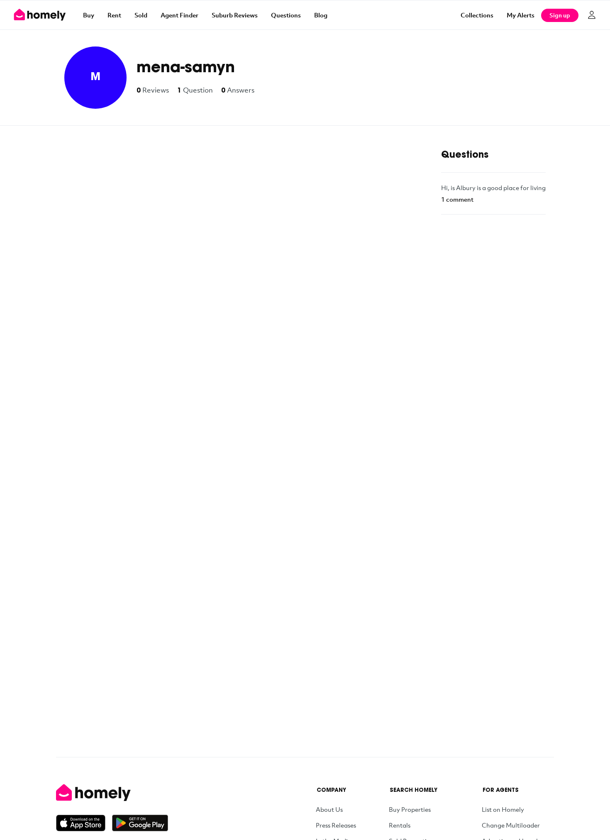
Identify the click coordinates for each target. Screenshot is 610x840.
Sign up (559, 15)
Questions (286, 15)
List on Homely (503, 809)
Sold (140, 15)
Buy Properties (410, 809)
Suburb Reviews (235, 15)
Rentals (399, 825)
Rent (114, 15)
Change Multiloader (511, 825)
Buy (88, 15)
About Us (329, 809)
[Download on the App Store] (84, 823)
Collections (477, 15)
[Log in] (591, 15)
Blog (320, 15)
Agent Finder (179, 15)
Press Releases (336, 825)
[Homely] (112, 792)
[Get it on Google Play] (140, 823)
